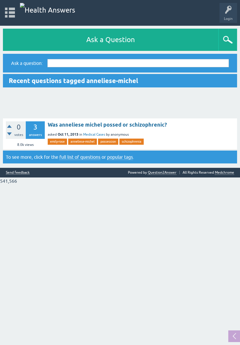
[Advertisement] (120, 103)
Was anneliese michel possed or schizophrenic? (107, 125)
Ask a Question (110, 40)
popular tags (120, 157)
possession (108, 141)
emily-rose (57, 141)
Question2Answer (162, 172)
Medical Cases (94, 134)
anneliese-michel (83, 141)
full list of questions (79, 157)
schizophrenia (131, 141)
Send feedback (18, 173)
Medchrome (224, 172)
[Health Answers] (47, 10)
